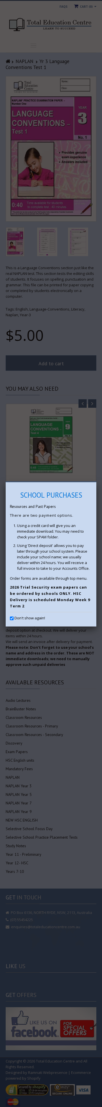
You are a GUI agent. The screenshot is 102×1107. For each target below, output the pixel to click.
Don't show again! (29, 618)
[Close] (96, 482)
